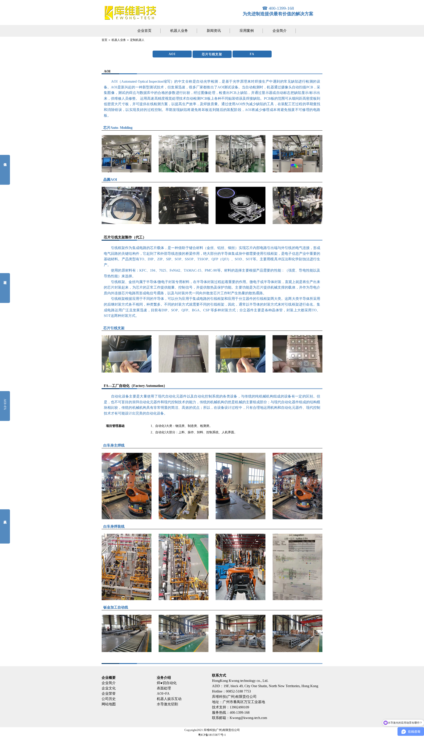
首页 (104, 40)
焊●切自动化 (167, 683)
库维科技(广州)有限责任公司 (234, 696)
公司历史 (109, 699)
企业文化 (109, 688)
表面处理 (164, 688)
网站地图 (109, 704)
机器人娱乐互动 (169, 699)
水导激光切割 (167, 704)
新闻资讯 (214, 30)
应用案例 (247, 30)
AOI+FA (163, 693)
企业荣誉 (109, 693)
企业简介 (280, 30)
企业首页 (144, 30)
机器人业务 (179, 30)
